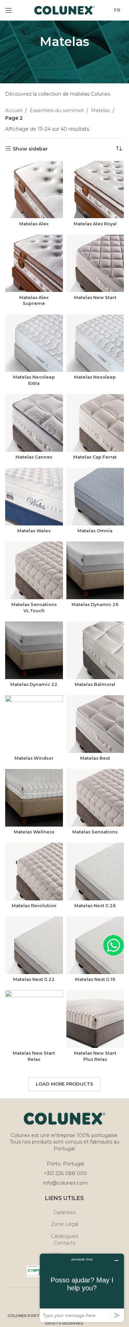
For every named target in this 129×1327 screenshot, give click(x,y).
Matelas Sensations (95, 831)
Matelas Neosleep (95, 377)
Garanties (64, 1212)
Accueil (13, 110)
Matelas (100, 110)
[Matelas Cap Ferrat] (95, 423)
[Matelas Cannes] (34, 423)
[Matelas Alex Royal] (95, 189)
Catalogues (64, 1236)
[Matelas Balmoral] (95, 650)
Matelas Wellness (34, 831)
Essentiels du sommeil (57, 110)
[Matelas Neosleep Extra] (34, 343)
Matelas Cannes (33, 457)
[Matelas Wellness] (34, 798)
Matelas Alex (34, 223)
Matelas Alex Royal (95, 223)
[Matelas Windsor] (34, 724)
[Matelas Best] (95, 724)
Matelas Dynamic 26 (95, 604)
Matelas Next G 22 (34, 979)
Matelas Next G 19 (95, 979)
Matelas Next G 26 (95, 905)
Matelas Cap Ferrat (95, 457)
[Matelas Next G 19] (95, 945)
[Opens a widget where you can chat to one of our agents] (82, 1288)
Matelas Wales (34, 530)
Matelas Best (95, 758)
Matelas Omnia (94, 530)
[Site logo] (64, 10)
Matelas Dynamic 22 (33, 684)
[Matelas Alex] (34, 189)
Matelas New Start (95, 297)
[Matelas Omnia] (95, 496)
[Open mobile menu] (8, 10)
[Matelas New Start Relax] (34, 1019)
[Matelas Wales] (34, 496)
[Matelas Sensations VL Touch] (34, 570)
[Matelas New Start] (95, 263)
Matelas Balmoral (95, 684)
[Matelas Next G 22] (34, 945)
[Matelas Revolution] (34, 871)
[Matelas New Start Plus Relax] (95, 1019)
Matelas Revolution (34, 905)
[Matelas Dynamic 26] (95, 570)
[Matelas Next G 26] (95, 871)
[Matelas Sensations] (95, 798)
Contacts (64, 1243)
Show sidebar (30, 149)
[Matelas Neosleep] (95, 343)
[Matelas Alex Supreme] (34, 263)
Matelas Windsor (34, 758)
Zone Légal (64, 1224)
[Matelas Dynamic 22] (34, 650)
